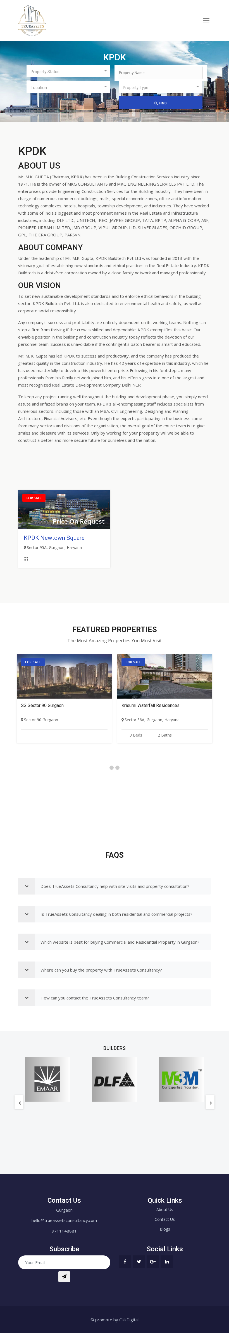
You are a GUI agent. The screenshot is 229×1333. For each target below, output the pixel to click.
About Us (164, 1209)
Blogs (165, 1229)
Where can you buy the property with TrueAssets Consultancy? (101, 970)
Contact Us (165, 1219)
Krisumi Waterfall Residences (150, 705)
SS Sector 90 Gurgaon (42, 705)
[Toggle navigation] (206, 21)
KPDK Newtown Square (54, 537)
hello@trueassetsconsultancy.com (64, 1220)
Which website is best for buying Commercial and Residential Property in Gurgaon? (119, 942)
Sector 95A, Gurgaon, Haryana (54, 547)
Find (162, 103)
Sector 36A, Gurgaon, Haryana (152, 719)
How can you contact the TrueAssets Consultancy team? (94, 998)
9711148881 (64, 1231)
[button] (68, 71)
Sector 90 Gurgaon (41, 719)
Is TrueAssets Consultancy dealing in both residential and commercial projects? (116, 914)
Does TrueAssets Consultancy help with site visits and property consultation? (114, 886)
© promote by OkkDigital (114, 1319)
